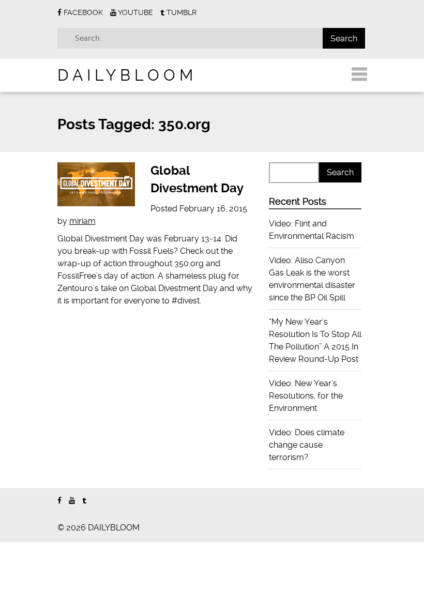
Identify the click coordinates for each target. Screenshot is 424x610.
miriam (82, 221)
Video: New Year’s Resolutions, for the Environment (306, 395)
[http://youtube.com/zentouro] (72, 500)
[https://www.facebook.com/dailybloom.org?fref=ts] (59, 500)
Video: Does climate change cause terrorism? (306, 445)
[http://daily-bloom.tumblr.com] (84, 500)
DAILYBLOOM (127, 75)
